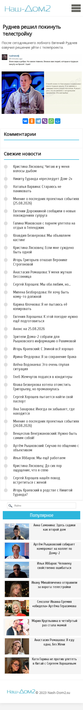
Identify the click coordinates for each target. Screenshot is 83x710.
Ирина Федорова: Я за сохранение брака (44, 357)
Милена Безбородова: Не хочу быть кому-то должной (41, 294)
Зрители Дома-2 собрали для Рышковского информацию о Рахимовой (44, 338)
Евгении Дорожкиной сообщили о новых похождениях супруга (44, 213)
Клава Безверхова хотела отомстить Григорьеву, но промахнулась (42, 386)
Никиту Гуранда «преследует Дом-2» (42, 179)
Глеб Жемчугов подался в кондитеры (42, 377)
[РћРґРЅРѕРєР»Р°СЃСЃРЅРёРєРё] (32, 121)
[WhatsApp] (51, 121)
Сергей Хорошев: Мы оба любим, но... (42, 284)
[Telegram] (38, 121)
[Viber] (44, 121)
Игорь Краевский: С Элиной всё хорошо (43, 349)
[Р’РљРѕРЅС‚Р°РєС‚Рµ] (25, 121)
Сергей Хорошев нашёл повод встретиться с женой (36, 480)
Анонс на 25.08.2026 (29, 329)
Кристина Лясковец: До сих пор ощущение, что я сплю (37, 468)
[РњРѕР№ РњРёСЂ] (57, 121)
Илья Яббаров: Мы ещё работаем (39, 458)
